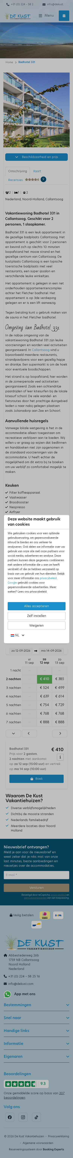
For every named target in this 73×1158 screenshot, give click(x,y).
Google (12, 583)
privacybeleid (48, 578)
